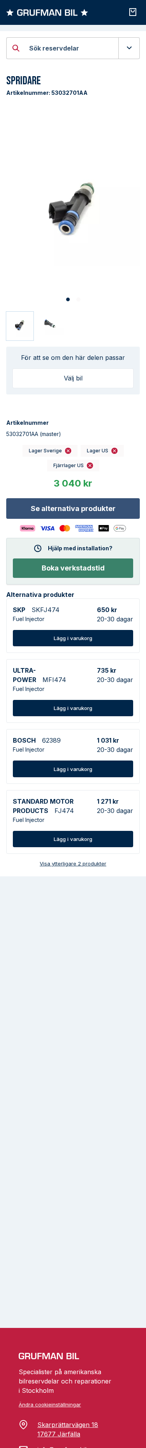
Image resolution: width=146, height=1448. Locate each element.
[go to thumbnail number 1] (19, 326)
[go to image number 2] (78, 299)
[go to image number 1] (68, 299)
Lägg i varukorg (73, 638)
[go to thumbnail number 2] (50, 326)
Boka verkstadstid (73, 568)
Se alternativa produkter (73, 508)
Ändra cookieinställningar (50, 1404)
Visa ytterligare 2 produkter (73, 863)
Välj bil (73, 378)
